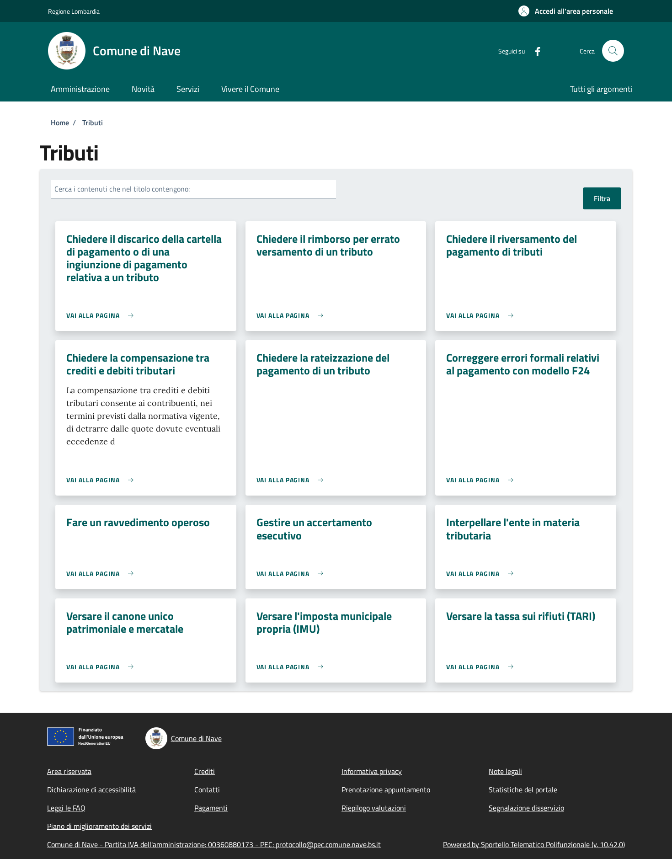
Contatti (207, 789)
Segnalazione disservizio (526, 807)
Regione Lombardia (74, 11)
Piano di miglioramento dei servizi (99, 826)
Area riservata (69, 771)
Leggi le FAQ (66, 807)
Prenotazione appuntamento (385, 789)
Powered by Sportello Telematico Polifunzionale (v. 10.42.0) (534, 844)
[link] (102, 315)
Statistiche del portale (523, 789)
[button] (565, 11)
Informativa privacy (371, 771)
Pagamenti (211, 807)
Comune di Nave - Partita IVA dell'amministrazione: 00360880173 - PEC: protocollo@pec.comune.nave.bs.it (214, 844)
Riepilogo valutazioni (373, 807)
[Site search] (613, 51)
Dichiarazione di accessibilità (91, 789)
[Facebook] (534, 50)
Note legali (505, 771)
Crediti (204, 771)
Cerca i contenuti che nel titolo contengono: (122, 188)
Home (60, 122)
